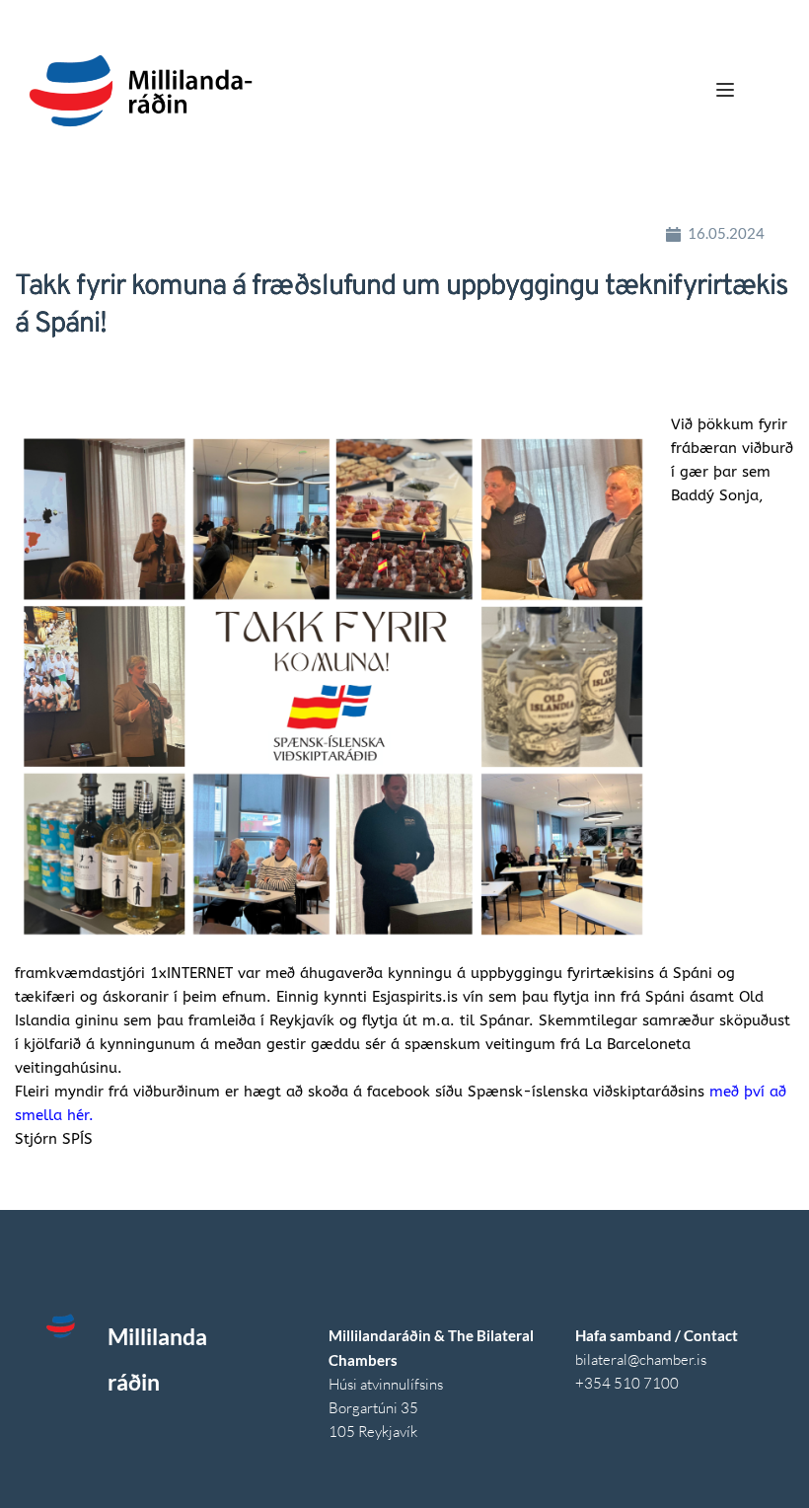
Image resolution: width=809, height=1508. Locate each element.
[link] (191, 973)
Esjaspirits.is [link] (415, 997)
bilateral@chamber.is (642, 1359)
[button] (725, 90)
